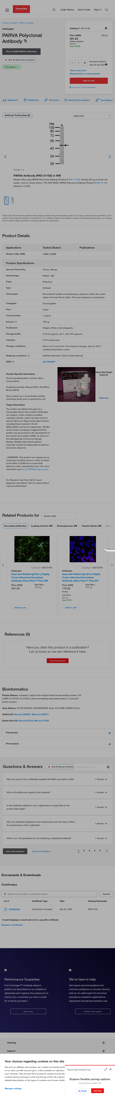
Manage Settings (13, 1088)
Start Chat (98, 1091)
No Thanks (82, 1091)
